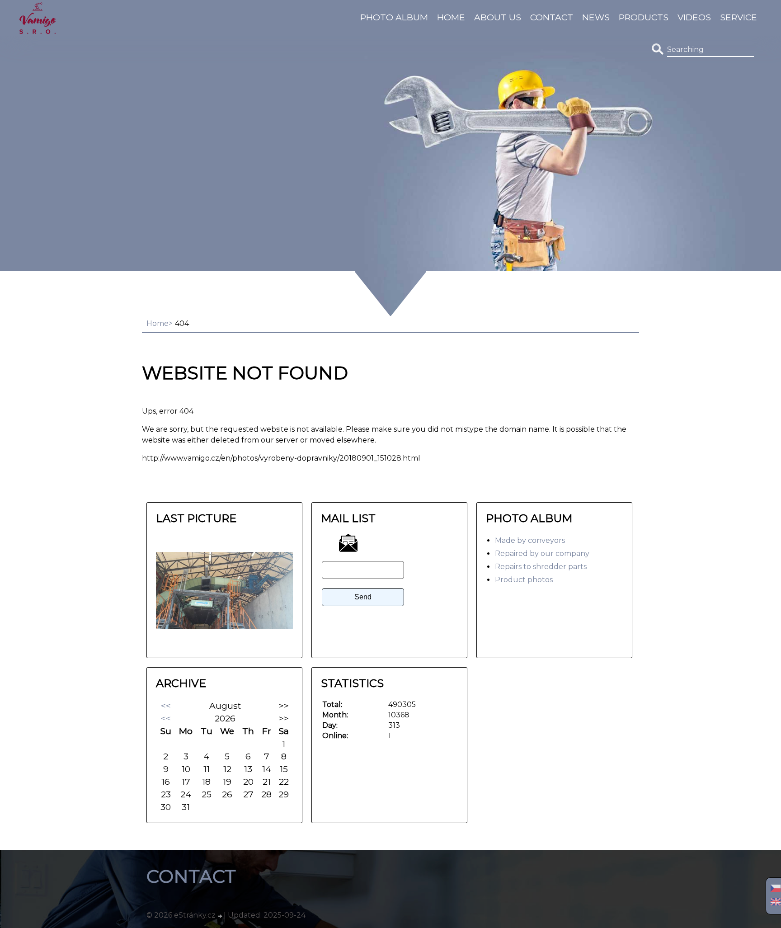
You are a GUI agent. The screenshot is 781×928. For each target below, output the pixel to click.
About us (497, 17)
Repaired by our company (542, 553)
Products (643, 17)
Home (451, 17)
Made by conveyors (530, 540)
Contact (551, 17)
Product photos (524, 579)
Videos (694, 17)
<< (166, 705)
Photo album (394, 17)
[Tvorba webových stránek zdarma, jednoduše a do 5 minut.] (220, 916)
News (596, 17)
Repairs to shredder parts (541, 566)
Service (738, 17)
